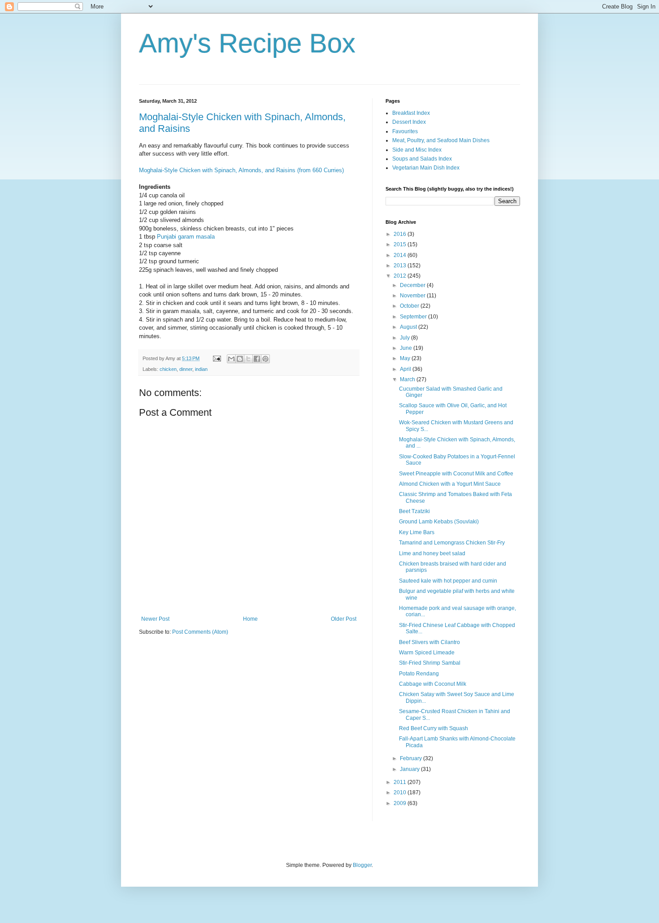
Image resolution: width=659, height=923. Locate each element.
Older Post (343, 619)
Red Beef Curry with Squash (433, 728)
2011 (401, 782)
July (405, 338)
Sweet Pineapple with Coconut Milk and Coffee (456, 473)
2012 (401, 276)
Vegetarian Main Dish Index (426, 168)
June (406, 348)
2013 (401, 265)
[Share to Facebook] (256, 358)
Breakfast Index (411, 113)
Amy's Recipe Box (247, 43)
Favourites (405, 131)
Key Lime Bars (416, 532)
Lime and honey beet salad (432, 553)
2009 (401, 803)
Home (250, 619)
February (411, 758)
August (409, 327)
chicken (168, 369)
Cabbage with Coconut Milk (432, 684)
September (414, 316)
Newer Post (155, 619)
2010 (401, 792)
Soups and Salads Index (422, 159)
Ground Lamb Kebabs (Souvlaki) (439, 521)
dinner (185, 369)
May (406, 358)
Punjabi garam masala (186, 236)
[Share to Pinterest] (265, 358)
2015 (401, 244)
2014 (401, 255)
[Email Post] (216, 358)
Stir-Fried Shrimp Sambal (429, 663)
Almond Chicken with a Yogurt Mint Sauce (450, 484)
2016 (401, 234)
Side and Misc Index (417, 150)
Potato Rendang (419, 673)
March (408, 379)
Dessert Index (409, 122)
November (413, 295)
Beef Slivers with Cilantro (429, 642)
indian (201, 369)
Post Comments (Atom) (200, 632)
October (410, 306)
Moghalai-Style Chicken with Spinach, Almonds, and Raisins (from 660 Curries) (241, 170)
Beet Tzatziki (414, 511)
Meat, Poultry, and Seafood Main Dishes (441, 140)
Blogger (362, 865)
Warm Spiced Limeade (427, 652)
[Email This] (231, 358)
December (413, 285)
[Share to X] (248, 358)
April (406, 369)
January (410, 769)
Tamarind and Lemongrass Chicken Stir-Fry (452, 543)
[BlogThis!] (239, 358)
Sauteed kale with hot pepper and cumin (448, 581)
